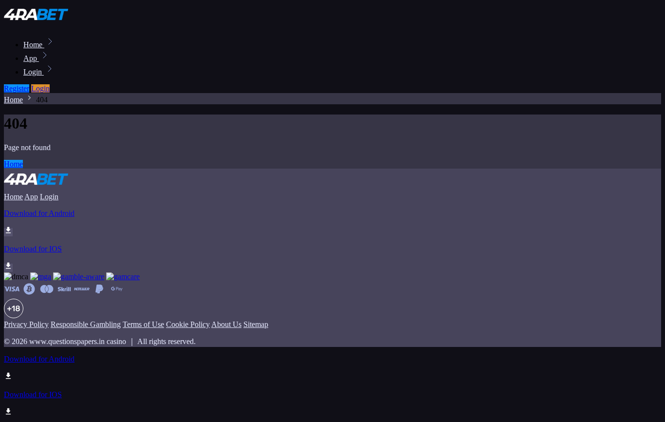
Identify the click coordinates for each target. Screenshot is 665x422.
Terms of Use (143, 324)
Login (33, 72)
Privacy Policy (26, 324)
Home (33, 44)
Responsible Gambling (86, 324)
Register (16, 88)
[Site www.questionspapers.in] (37, 23)
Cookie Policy (188, 324)
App (31, 58)
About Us (226, 324)
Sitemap (255, 324)
